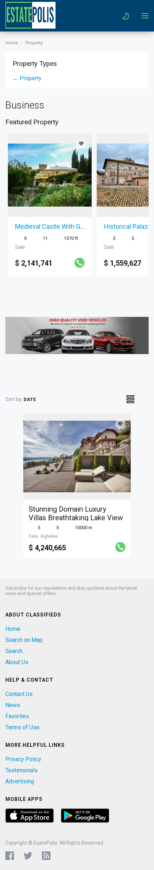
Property (34, 42)
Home (11, 42)
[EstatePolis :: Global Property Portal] (30, 26)
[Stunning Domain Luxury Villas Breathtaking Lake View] (77, 456)
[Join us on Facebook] (9, 855)
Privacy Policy (23, 759)
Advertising (19, 781)
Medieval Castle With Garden (50, 226)
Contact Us (19, 694)
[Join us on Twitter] (28, 855)
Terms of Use (22, 727)
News (12, 705)
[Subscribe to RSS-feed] (48, 855)
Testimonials (21, 770)
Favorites (17, 716)
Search (14, 651)
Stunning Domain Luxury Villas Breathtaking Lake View (76, 513)
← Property (27, 78)
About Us (16, 662)
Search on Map (24, 640)
